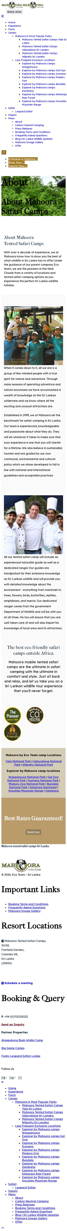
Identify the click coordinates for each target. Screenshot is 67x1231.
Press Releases (23, 128)
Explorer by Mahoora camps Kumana (44, 73)
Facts (11, 29)
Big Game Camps (12, 1048)
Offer (18, 145)
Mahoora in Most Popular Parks (33, 36)
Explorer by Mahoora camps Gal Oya (43, 70)
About (18, 121)
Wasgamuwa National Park (27, 777)
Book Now (33, 832)
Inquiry (12, 114)
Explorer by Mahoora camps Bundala (43, 84)
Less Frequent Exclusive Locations (35, 60)
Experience (14, 25)
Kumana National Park (43, 780)
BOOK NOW (14, 11)
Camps (12, 32)
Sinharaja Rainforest (43, 787)
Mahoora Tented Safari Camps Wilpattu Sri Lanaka (42, 1120)
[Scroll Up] (2, 1228)
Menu (11, 118)
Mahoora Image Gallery (29, 142)
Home (11, 22)
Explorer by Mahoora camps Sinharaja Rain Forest (40, 1172)
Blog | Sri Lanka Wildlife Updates (34, 138)
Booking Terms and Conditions (32, 132)
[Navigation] (2, 16)
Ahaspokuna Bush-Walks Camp (22, 1040)
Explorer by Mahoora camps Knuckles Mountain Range (40, 1179)
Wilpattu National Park (37, 764)
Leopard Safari (23, 111)
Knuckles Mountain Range (25, 790)
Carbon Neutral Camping (29, 125)
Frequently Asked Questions (31, 135)
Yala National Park (18, 761)
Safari (11, 108)
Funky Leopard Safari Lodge (20, 1056)
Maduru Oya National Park (27, 784)
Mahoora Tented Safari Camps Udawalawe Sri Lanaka (42, 1113)
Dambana (52, 790)
